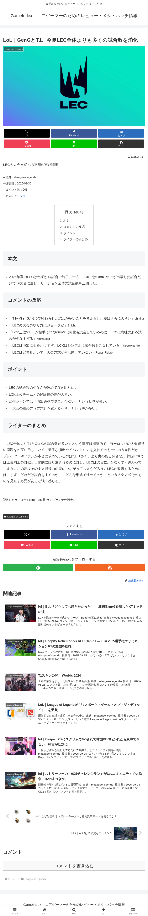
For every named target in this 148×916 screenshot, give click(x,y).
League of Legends (17, 516)
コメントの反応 (74, 226)
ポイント (69, 233)
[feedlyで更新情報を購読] (38, 567)
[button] (121, 144)
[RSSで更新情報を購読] (110, 567)
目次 (68, 212)
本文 (66, 220)
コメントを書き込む (74, 865)
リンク (21, 196)
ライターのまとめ (75, 239)
